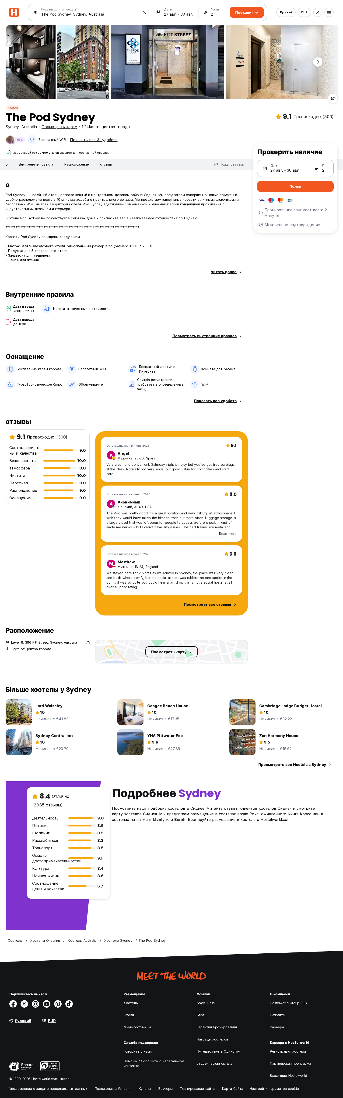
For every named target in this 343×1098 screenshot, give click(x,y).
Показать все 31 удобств (94, 139)
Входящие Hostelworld (288, 1076)
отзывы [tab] (106, 164)
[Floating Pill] (317, 62)
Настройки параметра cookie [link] (274, 1089)
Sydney (12, 126)
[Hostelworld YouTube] (46, 1004)
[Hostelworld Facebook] (13, 1004)
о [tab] (7, 164)
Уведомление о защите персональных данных (48, 1089)
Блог (200, 1015)
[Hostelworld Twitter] (24, 1004)
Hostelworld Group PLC (288, 1003)
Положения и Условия (113, 1089)
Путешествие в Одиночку (218, 1051)
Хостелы (131, 1003)
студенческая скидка (214, 1063)
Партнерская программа (290, 1063)
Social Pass (206, 1003)
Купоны (145, 1089)
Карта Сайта (232, 1089)
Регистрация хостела (288, 1051)
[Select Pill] (317, 12)
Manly (159, 819)
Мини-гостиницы (137, 1027)
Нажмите (277, 1015)
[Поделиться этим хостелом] (332, 98)
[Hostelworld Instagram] (35, 1004)
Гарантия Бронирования (217, 1027)
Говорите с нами (138, 1051)
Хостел (12, 108)
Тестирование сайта (197, 1089)
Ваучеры (165, 1089)
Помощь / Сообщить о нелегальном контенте (154, 1063)
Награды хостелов (212, 1039)
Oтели (129, 1015)
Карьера (277, 1027)
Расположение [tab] (76, 164)
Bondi (180, 819)
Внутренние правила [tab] (36, 164)
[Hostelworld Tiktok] (69, 1004)
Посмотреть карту (59, 126)
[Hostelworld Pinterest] (58, 1004)
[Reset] (144, 12)
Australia (29, 126)
